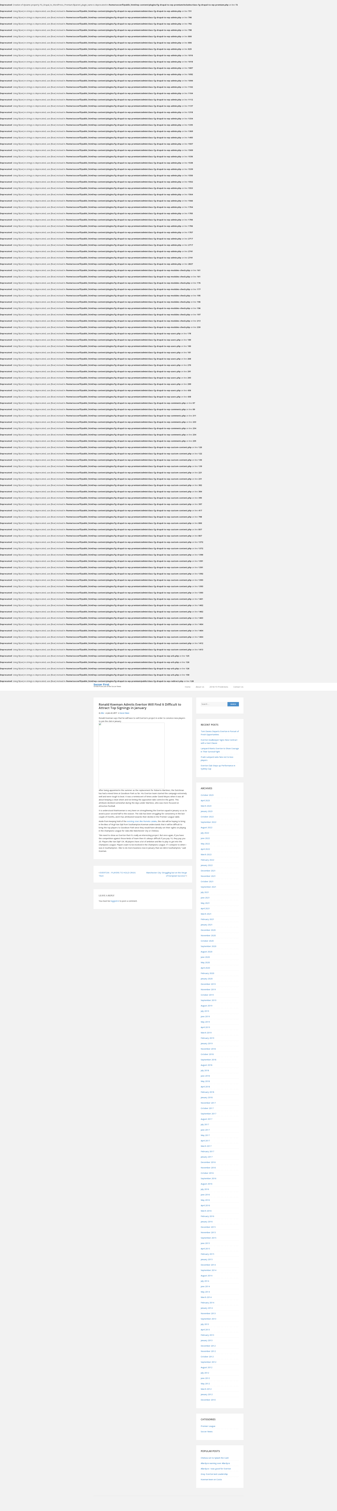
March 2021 (206, 913)
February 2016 (207, 1216)
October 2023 (207, 795)
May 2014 (205, 1291)
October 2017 (207, 1108)
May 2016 (205, 1200)
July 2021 (205, 892)
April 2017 (205, 1140)
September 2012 (208, 1362)
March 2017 (206, 1146)
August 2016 (206, 1183)
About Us (200, 686)
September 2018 (208, 1059)
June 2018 (205, 1075)
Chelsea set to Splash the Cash (215, 1457)
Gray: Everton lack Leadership (214, 1474)
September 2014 (208, 1270)
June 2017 (205, 1129)
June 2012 (205, 1378)
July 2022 (205, 832)
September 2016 (208, 1178)
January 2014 (207, 1308)
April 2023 (205, 800)
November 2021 (208, 876)
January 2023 (207, 811)
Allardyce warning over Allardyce (215, 1463)
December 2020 (208, 930)
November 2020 (208, 935)
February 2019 (207, 1038)
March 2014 (206, 1297)
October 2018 (207, 1054)
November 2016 (208, 1167)
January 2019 (207, 1043)
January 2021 (207, 924)
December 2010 (208, 1399)
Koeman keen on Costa (211, 1479)
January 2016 (207, 1221)
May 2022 (205, 843)
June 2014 (205, 1286)
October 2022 (207, 816)
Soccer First (101, 684)
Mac (102, 713)
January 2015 (207, 1259)
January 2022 (207, 865)
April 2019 (205, 1027)
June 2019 (205, 1016)
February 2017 (207, 1151)
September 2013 (208, 1318)
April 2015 (205, 1248)
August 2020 (206, 951)
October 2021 (207, 881)
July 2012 (205, 1372)
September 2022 (208, 822)
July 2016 (205, 1189)
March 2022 (206, 854)
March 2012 (206, 1389)
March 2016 (206, 1210)
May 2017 (205, 1135)
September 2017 (208, 1113)
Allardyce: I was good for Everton (216, 1468)
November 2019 (208, 989)
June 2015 (205, 1243)
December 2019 (208, 984)
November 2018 (208, 1048)
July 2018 (205, 1070)
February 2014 (207, 1302)
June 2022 (205, 838)
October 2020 (207, 940)
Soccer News (124, 713)
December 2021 (208, 870)
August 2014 (206, 1275)
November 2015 (208, 1232)
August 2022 (206, 827)
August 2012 (206, 1367)
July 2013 (205, 1324)
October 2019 (207, 994)
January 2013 (207, 1340)
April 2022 (205, 849)
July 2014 (205, 1281)
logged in (115, 901)
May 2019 (205, 1021)
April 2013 (205, 1329)
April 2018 (205, 1086)
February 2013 (207, 1335)
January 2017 (207, 1156)
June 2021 (205, 897)
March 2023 (206, 805)
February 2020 (207, 973)
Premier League (208, 1426)
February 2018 (207, 1092)
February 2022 (207, 859)
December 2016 (208, 1162)
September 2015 (208, 1237)
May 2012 (205, 1383)
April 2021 (205, 908)
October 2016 (207, 1173)
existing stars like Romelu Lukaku (142, 821)
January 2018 (207, 1097)
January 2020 (207, 978)
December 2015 (208, 1227)
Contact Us (238, 686)
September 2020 (208, 946)
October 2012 (207, 1356)
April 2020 (205, 967)
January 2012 (207, 1394)
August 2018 (206, 1065)
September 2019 (208, 1000)
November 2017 (208, 1102)
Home (187, 686)
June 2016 (205, 1194)
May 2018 (205, 1081)
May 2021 (205, 903)
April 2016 (205, 1205)
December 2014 (208, 1264)
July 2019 (205, 1011)
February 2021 (207, 919)
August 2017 (206, 1119)
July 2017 (205, 1124)
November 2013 (208, 1313)
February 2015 (207, 1254)
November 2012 (208, 1351)
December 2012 (208, 1345)
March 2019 (206, 1032)
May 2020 (205, 962)
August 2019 (206, 1005)
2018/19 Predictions (218, 686)
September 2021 (208, 886)
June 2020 (205, 957)
